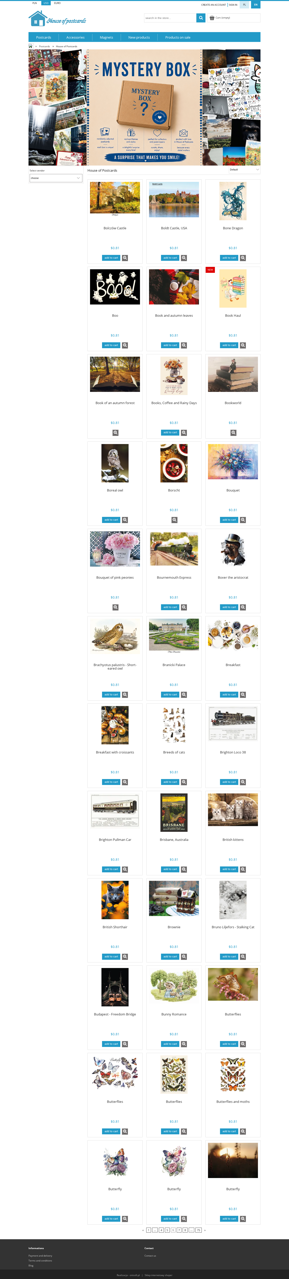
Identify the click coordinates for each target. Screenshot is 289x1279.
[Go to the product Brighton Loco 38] (233, 727)
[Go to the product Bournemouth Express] (174, 553)
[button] (125, 258)
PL (244, 4)
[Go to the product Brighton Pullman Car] (115, 815)
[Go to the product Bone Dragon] (233, 203)
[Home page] (57, 17)
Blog (31, 1265)
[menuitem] (44, 37)
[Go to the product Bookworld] (233, 378)
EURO (57, 3)
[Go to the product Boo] (115, 291)
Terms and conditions (40, 1260)
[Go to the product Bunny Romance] (174, 989)
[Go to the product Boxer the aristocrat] (233, 553)
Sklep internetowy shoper (158, 1275)
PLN (34, 3)
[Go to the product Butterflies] (233, 989)
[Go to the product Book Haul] (233, 291)
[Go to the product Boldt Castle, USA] (174, 203)
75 (198, 1230)
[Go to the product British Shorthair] (115, 902)
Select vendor (37, 170)
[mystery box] (144, 107)
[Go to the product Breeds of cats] (174, 727)
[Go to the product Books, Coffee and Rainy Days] (174, 378)
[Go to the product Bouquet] (233, 465)
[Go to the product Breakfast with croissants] (115, 727)
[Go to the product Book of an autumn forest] (115, 378)
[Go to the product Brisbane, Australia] (174, 815)
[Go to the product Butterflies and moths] (233, 1077)
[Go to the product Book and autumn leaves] (174, 291)
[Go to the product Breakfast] (233, 640)
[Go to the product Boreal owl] (115, 465)
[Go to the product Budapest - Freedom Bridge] (115, 989)
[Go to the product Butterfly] (115, 1164)
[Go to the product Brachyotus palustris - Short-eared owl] (115, 640)
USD (46, 3)
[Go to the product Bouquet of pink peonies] (115, 553)
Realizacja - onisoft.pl (128, 1275)
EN (256, 4)
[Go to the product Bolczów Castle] (115, 203)
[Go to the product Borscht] (174, 465)
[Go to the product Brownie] (174, 902)
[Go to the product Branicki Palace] (174, 640)
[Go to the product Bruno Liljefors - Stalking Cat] (233, 902)
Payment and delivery (40, 1255)
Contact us (150, 1255)
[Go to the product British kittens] (233, 815)
